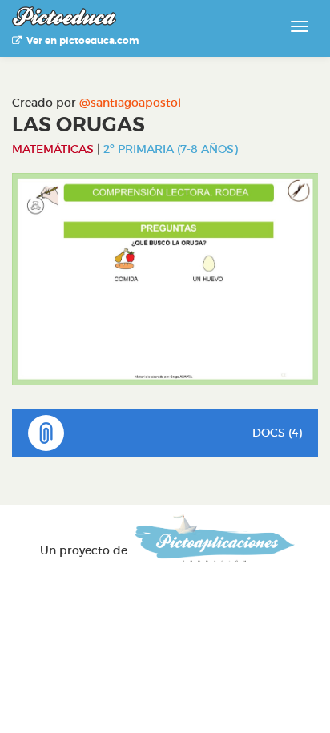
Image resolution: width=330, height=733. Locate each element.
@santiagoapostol (130, 102)
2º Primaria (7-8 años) (170, 149)
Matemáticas (53, 149)
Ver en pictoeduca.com (80, 40)
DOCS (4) (277, 432)
